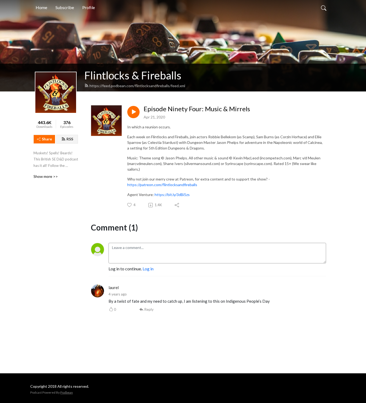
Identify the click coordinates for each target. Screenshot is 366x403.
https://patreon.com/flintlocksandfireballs (162, 184)
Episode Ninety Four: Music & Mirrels (197, 109)
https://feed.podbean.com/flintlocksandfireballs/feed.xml (137, 85)
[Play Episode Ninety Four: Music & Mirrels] (133, 112)
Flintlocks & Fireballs (132, 75)
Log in (148, 268)
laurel (114, 287)
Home (41, 7)
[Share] (177, 205)
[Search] (323, 7)
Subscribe (64, 7)
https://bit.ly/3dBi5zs (172, 194)
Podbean (66, 392)
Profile (88, 7)
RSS (69, 139)
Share (47, 139)
